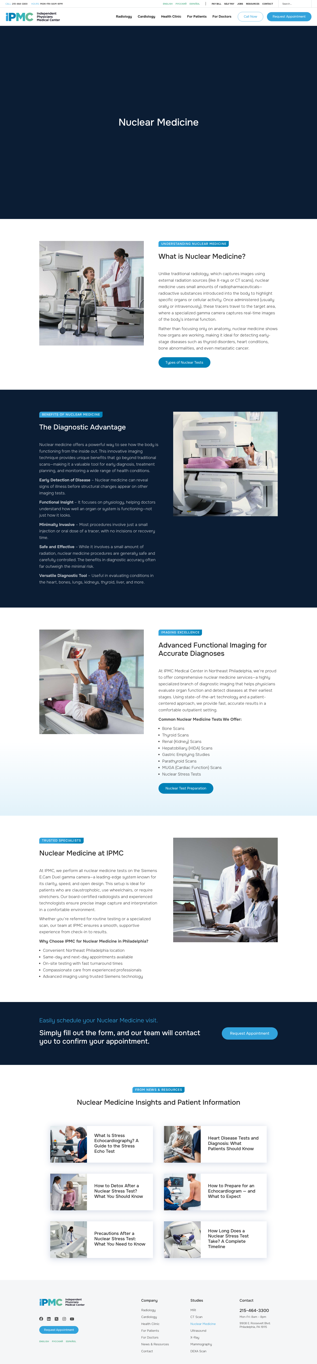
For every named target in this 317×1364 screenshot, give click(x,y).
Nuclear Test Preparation (185, 788)
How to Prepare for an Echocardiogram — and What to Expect (231, 1191)
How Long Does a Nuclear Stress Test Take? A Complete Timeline (228, 1238)
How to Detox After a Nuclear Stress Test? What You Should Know (118, 1191)
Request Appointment (289, 16)
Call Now (250, 16)
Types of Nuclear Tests (184, 362)
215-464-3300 (254, 1310)
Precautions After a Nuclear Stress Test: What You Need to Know (119, 1239)
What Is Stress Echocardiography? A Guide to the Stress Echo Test (116, 1143)
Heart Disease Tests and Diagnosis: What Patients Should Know (233, 1143)
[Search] (306, 3)
